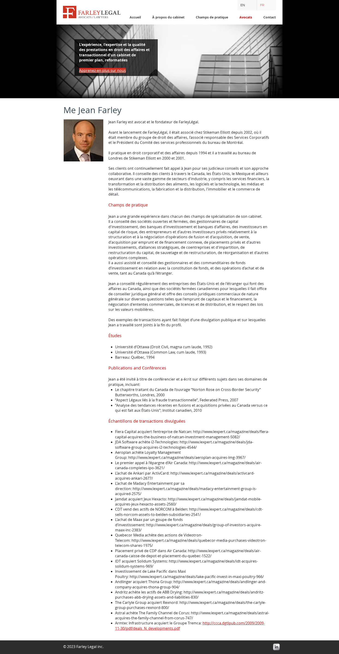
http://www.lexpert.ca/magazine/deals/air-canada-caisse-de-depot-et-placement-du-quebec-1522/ (188, 553)
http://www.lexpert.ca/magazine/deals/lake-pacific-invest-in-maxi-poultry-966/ (197, 576)
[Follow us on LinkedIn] (276, 647)
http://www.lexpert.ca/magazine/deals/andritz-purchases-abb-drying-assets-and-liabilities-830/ (189, 595)
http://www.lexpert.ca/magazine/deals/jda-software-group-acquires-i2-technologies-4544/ (184, 444)
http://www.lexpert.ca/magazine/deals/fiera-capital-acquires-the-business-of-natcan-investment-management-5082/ (192, 434)
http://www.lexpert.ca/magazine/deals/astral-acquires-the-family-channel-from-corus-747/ (192, 615)
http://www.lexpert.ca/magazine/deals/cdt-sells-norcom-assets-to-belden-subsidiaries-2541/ (189, 512)
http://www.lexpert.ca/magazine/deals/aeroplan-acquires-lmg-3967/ (187, 457)
